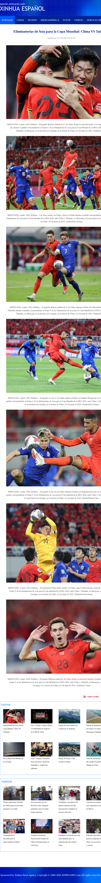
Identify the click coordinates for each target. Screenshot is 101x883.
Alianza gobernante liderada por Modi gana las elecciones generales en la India (13, 805)
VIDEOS (78, 20)
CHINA (20, 20)
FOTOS (66, 20)
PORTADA (7, 20)
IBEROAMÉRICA (50, 20)
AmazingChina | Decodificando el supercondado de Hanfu (11, 838)
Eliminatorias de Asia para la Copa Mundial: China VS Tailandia (13, 728)
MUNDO (32, 20)
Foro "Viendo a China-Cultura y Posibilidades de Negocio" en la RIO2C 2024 (41, 728)
